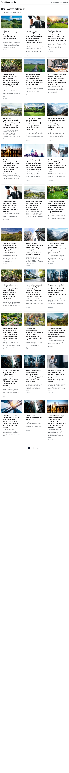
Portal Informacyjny (9, 2)
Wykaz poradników (54, 2)
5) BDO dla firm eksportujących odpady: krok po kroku (34, 417)
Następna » (37, 448)
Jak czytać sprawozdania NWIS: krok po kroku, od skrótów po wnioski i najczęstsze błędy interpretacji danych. (34, 205)
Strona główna (64, 2)
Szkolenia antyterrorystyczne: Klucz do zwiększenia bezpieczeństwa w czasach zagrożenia (11, 34)
